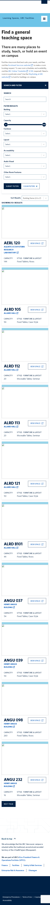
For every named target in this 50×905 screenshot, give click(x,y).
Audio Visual (9, 161)
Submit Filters (12, 186)
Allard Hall (10, 313)
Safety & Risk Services (33, 865)
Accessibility (9, 150)
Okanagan (33, 870)
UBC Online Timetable (17, 71)
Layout (6, 140)
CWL (31, 71)
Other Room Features (12, 172)
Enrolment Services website (19, 65)
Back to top (7, 839)
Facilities (15, 865)
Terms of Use (27, 897)
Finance (5, 865)
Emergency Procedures (11, 897)
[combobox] (5, 99)
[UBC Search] (44, 3)
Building (7, 109)
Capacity (7, 120)
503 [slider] (44, 125)
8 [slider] (5, 125)
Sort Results (16, 198)
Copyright (38, 897)
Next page (8, 804)
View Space (35, 243)
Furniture (7, 129)
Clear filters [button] (29, 186)
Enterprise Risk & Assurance (13, 870)
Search (7, 93)
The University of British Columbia (18, 5)
